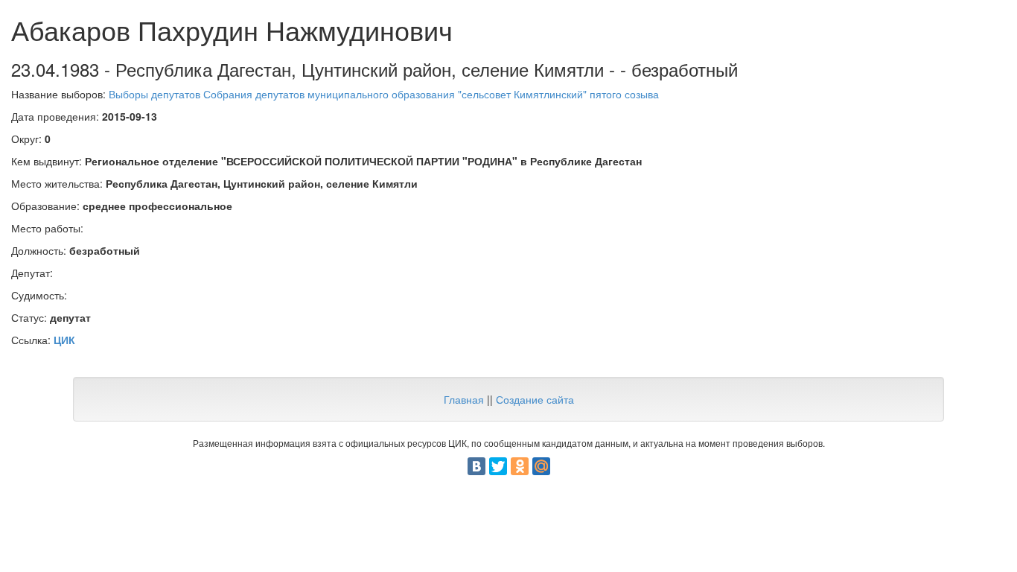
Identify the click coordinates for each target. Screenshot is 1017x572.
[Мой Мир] (541, 466)
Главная (464, 399)
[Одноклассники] (520, 466)
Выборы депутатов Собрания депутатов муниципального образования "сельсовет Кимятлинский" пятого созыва (384, 93)
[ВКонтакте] (476, 466)
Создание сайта (535, 399)
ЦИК (64, 339)
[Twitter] (498, 466)
